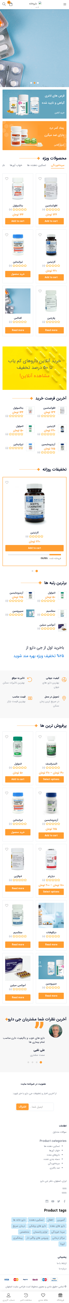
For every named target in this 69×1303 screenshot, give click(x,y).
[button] (10, 4)
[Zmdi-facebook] (64, 1201)
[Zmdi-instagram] (47, 1201)
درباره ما (62, 1268)
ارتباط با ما (61, 1263)
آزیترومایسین (48, 444)
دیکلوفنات (51, 932)
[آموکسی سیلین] (17, 968)
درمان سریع (19, 1226)
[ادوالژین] (17, 859)
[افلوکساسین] (51, 188)
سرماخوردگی (57, 165)
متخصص (24, 1232)
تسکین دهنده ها (36, 165)
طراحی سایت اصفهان (15, 1286)
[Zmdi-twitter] (59, 1201)
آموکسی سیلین (47, 625)
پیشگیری (18, 1238)
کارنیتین (51, 262)
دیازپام (51, 876)
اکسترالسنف (51, 764)
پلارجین (51, 318)
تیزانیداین (18, 262)
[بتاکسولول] (17, 188)
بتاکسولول (18, 205)
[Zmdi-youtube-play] (53, 1201)
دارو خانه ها (19, 1220)
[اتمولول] (17, 746)
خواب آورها (16, 165)
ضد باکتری (55, 1168)
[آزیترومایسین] (51, 803)
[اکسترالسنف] (51, 746)
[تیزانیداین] (17, 244)
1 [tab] (37, 571)
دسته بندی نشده (52, 1159)
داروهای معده (53, 1155)
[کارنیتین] (51, 244)
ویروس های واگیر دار (37, 1238)
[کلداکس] (17, 301)
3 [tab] (32, 1062)
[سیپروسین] (51, 967)
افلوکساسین (51, 205)
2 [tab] (32, 571)
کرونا (62, 1244)
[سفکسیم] (17, 915)
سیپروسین (17, 611)
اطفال (50, 1220)
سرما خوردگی (58, 1232)
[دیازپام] (51, 859)
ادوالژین (18, 876)
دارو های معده (57, 1226)
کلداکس (18, 318)
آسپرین (61, 1220)
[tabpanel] (34, 1041)
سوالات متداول (59, 1132)
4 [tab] (28, 1062)
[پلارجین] (51, 301)
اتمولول (19, 426)
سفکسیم (50, 611)
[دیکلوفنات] (51, 915)
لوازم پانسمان (40, 1232)
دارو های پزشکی (37, 1226)
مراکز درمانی (58, 1238)
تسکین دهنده (36, 1220)
